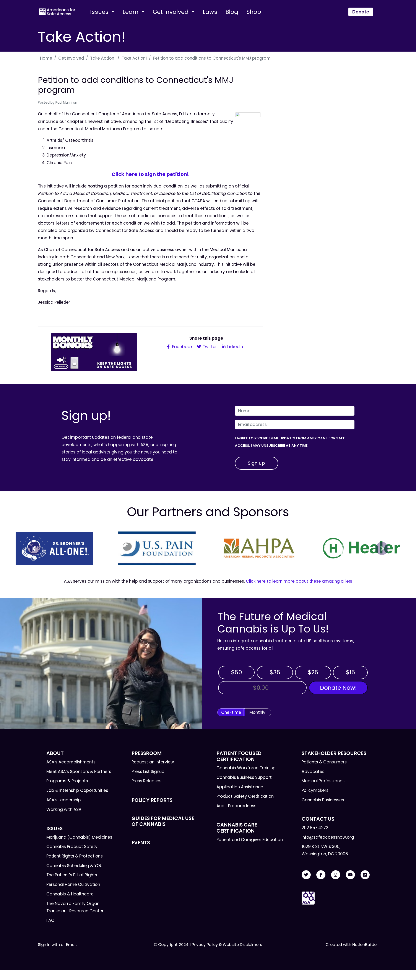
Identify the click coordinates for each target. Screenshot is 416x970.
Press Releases (146, 781)
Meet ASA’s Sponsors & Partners (78, 771)
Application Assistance (239, 787)
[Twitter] (306, 875)
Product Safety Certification (245, 796)
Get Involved (171, 12)
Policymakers (315, 790)
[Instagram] (335, 875)
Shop (253, 12)
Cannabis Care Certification (236, 827)
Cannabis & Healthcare (70, 894)
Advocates (313, 771)
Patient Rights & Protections (74, 856)
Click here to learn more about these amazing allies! (299, 581)
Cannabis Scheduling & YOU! (75, 866)
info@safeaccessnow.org (328, 837)
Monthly (257, 712)
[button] (34, 548)
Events (141, 842)
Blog (232, 12)
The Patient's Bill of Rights (71, 875)
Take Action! (102, 58)
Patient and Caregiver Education (249, 840)
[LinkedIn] (365, 875)
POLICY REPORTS (152, 800)
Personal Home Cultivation (73, 884)
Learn (131, 12)
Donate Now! (338, 688)
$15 (350, 672)
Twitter (209, 347)
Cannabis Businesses (323, 800)
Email (71, 944)
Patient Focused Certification (239, 756)
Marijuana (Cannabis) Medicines (79, 837)
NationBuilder (365, 944)
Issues (100, 12)
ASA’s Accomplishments (71, 762)
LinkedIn (234, 347)
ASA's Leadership (63, 800)
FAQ (50, 920)
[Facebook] (320, 875)
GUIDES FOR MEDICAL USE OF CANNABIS (163, 821)
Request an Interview (153, 762)
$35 (275, 672)
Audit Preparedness (236, 806)
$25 (313, 672)
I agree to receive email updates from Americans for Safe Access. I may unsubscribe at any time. (290, 442)
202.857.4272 (315, 828)
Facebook (181, 347)
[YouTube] (350, 875)
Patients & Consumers (324, 762)
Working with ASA (63, 809)
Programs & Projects (67, 781)
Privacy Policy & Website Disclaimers (227, 944)
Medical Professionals (324, 781)
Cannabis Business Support (244, 777)
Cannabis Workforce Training (246, 768)
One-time (231, 712)
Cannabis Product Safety (72, 846)
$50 (236, 672)
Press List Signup (148, 771)
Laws (210, 12)
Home (46, 58)
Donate (360, 12)
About (55, 753)
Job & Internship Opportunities (77, 790)
